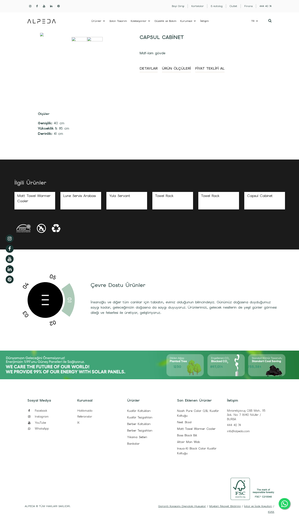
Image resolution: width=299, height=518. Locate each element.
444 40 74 (234, 425)
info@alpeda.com (238, 431)
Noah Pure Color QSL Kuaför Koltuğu (198, 413)
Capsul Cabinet (260, 195)
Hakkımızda (84, 411)
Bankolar (133, 444)
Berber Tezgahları (139, 430)
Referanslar (84, 416)
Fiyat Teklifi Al (210, 68)
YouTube (39, 423)
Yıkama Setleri (137, 437)
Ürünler (96, 21)
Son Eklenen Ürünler (194, 400)
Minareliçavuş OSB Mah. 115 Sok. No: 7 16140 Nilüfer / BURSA (246, 415)
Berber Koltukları (139, 424)
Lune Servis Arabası (79, 195)
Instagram (41, 416)
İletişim (204, 21)
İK (78, 423)
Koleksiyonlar (138, 21)
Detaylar (149, 68)
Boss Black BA (187, 435)
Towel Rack (164, 195)
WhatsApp (41, 428)
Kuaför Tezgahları (139, 417)
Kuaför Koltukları (139, 411)
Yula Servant (119, 195)
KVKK (271, 512)
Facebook (40, 411)
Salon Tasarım (118, 21)
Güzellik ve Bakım (165, 21)
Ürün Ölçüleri (176, 68)
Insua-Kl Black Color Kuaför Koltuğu (196, 451)
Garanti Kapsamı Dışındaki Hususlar (182, 506)
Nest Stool (184, 422)
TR (252, 21)
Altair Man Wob (188, 442)
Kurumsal (186, 21)
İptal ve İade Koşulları (258, 506)
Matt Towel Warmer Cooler (196, 429)
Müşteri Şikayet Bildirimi (225, 506)
